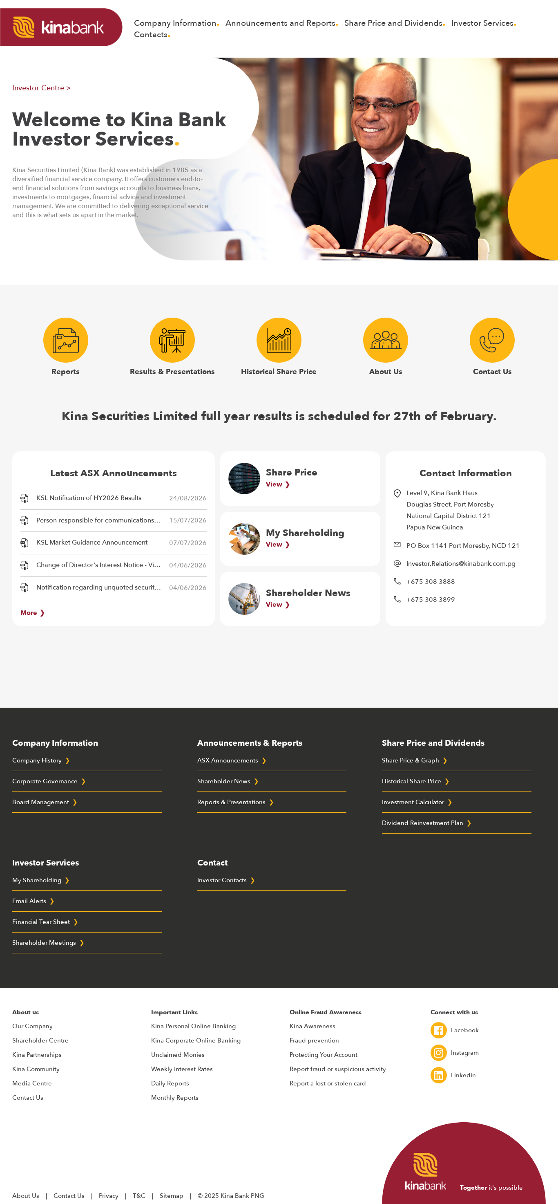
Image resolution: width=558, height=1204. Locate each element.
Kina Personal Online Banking (193, 1026)
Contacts (150, 34)
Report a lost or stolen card (328, 1083)
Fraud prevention (314, 1040)
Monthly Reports (175, 1098)
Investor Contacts (222, 880)
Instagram (465, 1053)
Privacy (108, 1196)
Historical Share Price (279, 372)
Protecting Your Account (323, 1055)
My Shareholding (36, 880)
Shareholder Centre (40, 1040)
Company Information (175, 23)
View (274, 484)
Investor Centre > (41, 88)
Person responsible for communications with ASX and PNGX (101, 520)
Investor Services (482, 23)
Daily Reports (170, 1083)
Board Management (40, 802)
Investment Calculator (413, 802)
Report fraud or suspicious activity (338, 1069)
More (28, 612)
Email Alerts (29, 901)
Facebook (465, 1030)
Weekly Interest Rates (182, 1069)
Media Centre (32, 1083)
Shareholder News (223, 781)
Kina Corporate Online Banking (196, 1040)
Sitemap (171, 1196)
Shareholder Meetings (44, 943)
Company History (37, 760)
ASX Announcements (227, 760)
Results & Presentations (172, 372)
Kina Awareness (312, 1026)
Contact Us (492, 372)
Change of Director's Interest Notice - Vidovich (101, 565)
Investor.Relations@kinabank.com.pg (461, 563)
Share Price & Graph (410, 760)
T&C (139, 1196)
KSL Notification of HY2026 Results (88, 497)
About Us (385, 372)
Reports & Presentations (231, 802)
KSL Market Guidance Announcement (91, 542)
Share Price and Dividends (393, 23)
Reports (65, 372)
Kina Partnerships (37, 1055)
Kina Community (36, 1069)
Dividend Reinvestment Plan (422, 823)
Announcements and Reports (280, 23)
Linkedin (463, 1075)
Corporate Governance (45, 781)
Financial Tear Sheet (41, 922)
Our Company (32, 1026)
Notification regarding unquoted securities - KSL (101, 587)
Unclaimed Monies (178, 1055)
